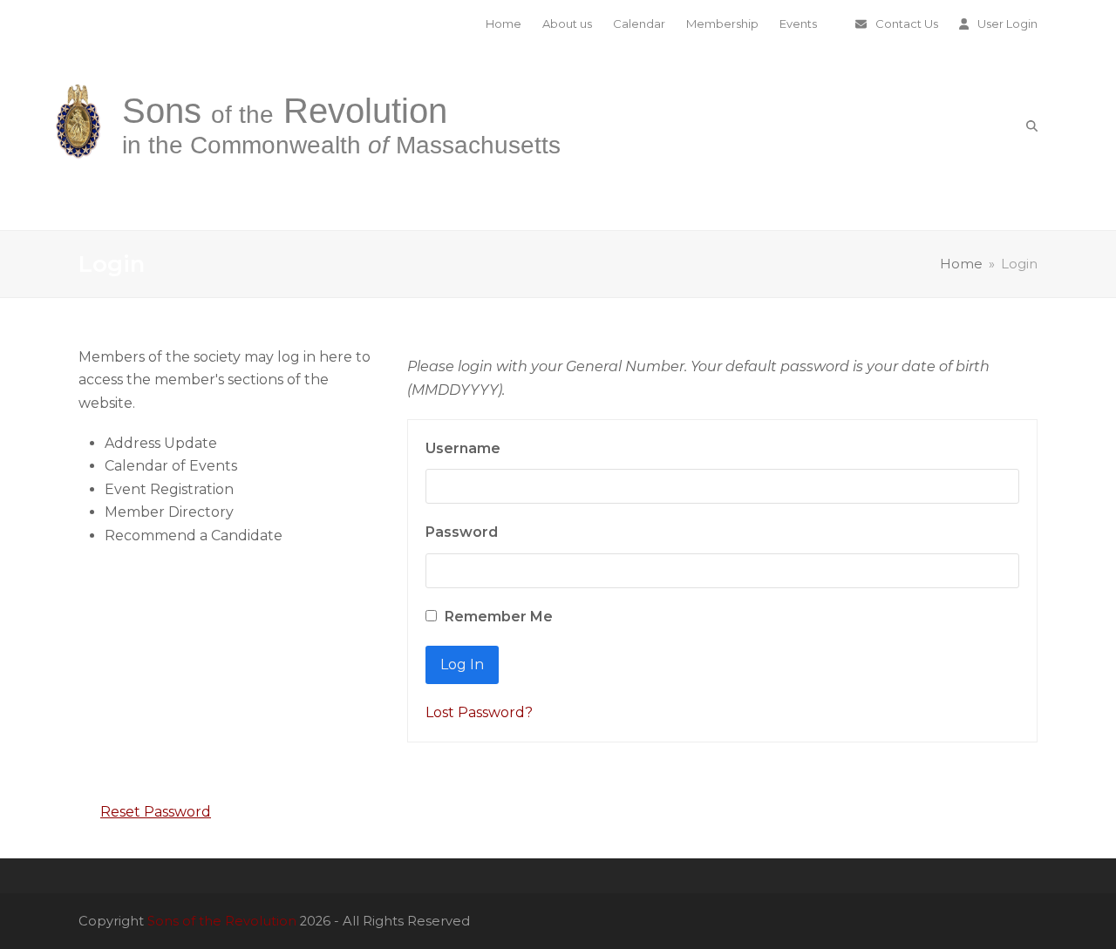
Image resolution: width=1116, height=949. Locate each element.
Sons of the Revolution (221, 921)
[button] (1032, 125)
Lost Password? (479, 712)
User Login (1007, 24)
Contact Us (906, 24)
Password (461, 532)
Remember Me (497, 616)
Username (462, 448)
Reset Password (155, 811)
